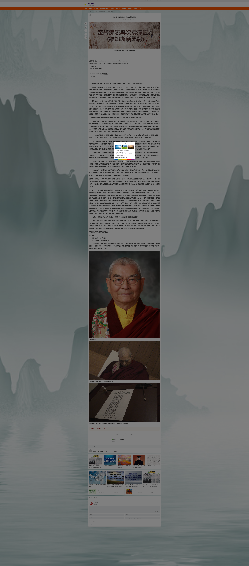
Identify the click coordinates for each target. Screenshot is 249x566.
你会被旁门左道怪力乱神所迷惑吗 (122, 150)
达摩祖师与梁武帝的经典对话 (121, 157)
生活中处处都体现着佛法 (120, 155)
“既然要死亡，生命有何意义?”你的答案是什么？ (125, 153)
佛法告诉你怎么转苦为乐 (120, 152)
